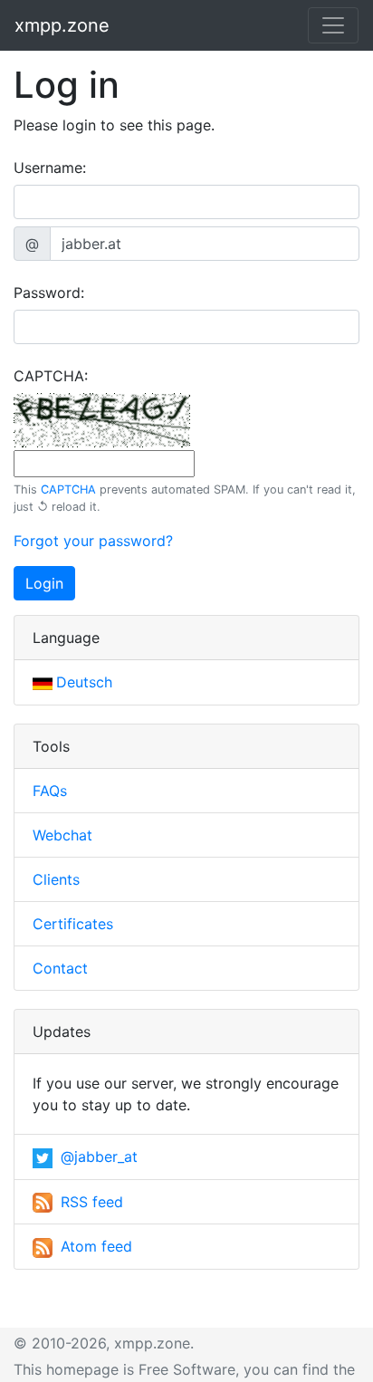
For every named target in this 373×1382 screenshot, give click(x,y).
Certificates (73, 924)
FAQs (50, 791)
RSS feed (89, 1202)
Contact (60, 968)
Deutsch (84, 682)
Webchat (62, 835)
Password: (49, 292)
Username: (50, 167)
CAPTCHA (68, 489)
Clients (56, 879)
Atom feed (94, 1246)
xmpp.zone (62, 25)
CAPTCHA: (51, 376)
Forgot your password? (93, 541)
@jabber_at (97, 1156)
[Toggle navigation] (333, 25)
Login (44, 583)
